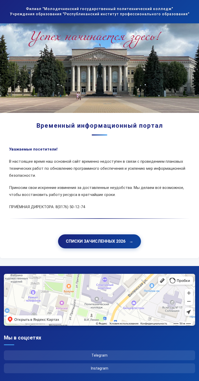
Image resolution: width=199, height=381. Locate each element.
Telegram (99, 355)
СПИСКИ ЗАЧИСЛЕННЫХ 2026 (99, 241)
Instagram (99, 368)
